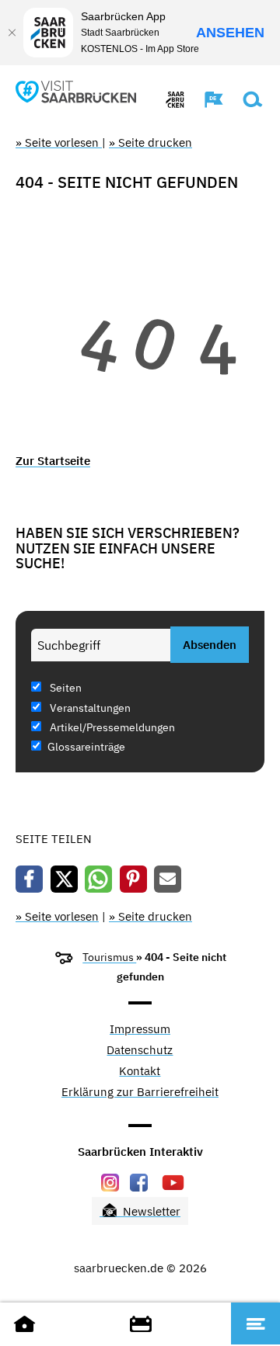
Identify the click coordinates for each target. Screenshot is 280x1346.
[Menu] (255, 1323)
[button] (206, 99)
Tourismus (109, 957)
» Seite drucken (150, 142)
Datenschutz (140, 1050)
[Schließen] (11, 32)
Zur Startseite (53, 460)
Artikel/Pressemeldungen (111, 727)
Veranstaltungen (89, 708)
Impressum (140, 1029)
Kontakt (139, 1071)
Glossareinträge (86, 747)
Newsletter (150, 1211)
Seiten (64, 688)
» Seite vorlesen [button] (59, 142)
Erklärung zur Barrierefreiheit (140, 1092)
